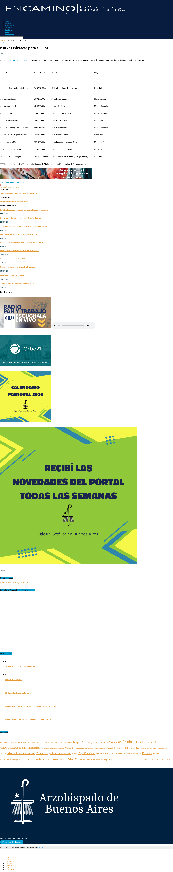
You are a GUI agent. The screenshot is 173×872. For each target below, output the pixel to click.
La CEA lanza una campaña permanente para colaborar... (24, 210)
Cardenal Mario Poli (16, 182)
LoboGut (40, 847)
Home (7, 22)
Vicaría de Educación (122, 760)
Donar (7, 32)
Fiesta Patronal (99, 748)
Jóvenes (149, 748)
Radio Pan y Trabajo (9, 760)
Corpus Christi (45, 748)
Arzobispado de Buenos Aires (19, 60)
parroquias (113, 753)
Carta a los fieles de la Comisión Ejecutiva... (18, 267)
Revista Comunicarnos (26, 760)
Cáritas (61, 748)
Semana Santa (84, 760)
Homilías (126, 747)
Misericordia (9, 26)
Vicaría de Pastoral (151, 760)
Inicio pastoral (141, 748)
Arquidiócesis (41, 742)
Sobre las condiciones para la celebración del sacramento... (24, 226)
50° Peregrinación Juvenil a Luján (18, 693)
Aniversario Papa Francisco (17, 742)
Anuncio (8, 24)
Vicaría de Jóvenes (137, 760)
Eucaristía (89, 748)
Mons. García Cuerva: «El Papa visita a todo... (19, 251)
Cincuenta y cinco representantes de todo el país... (20, 218)
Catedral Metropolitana (13, 747)
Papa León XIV (102, 753)
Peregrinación (137, 753)
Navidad (74, 754)
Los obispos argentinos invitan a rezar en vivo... (20, 234)
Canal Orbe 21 (126, 742)
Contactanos (9, 34)
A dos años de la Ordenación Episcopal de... (18, 283)
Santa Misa (42, 759)
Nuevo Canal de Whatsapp (11, 842)
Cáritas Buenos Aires (74, 748)
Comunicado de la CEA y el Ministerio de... (18, 259)
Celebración (9, 28)
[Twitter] (1, 853)
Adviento (3, 742)
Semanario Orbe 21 (64, 759)
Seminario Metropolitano (102, 760)
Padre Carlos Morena (13, 680)
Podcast (147, 753)
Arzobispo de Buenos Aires (98, 742)
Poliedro (156, 753)
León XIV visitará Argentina (12, 275)
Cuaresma (53, 748)
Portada (2, 40)
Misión (3, 753)
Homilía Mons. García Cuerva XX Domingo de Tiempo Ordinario (30, 706)
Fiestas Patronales (113, 748)
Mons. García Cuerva (21, 753)
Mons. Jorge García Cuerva (53, 753)
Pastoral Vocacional (125, 753)
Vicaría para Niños (165, 760)
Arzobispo (8, 30)
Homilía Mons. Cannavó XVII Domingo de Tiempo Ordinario (28, 719)
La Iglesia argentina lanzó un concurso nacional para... (23, 242)
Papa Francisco (86, 753)
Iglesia (133, 748)
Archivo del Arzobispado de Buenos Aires (20, 666)
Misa (154, 748)
